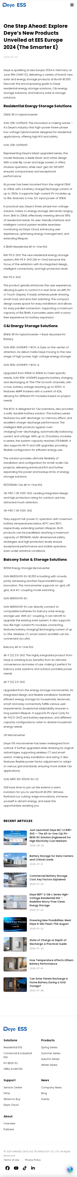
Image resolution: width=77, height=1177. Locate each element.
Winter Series (49, 1065)
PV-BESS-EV (11, 1063)
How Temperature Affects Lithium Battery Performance (51, 962)
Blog (44, 1093)
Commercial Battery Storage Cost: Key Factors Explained (48, 877)
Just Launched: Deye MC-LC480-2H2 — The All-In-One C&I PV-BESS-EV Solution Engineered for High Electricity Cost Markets (51, 835)
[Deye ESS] (15, 1031)
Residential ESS (13, 1047)
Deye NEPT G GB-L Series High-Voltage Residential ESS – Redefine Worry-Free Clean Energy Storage (49, 900)
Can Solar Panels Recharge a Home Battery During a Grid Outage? (49, 982)
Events (45, 1099)
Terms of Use (11, 1160)
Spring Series (49, 1047)
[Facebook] (7, 1168)
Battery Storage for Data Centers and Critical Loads (51, 857)
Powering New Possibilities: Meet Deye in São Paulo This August (50, 922)
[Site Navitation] (72, 5)
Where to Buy (12, 1099)
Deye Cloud (11, 1105)
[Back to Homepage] (15, 5)
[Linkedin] (33, 1168)
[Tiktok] (25, 1168)
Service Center (13, 1087)
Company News (51, 1087)
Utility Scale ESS (13, 1069)
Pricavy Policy (33, 1160)
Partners (9, 1129)
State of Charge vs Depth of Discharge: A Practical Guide (48, 942)
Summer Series (50, 1053)
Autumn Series (50, 1059)
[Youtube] (16, 1168)
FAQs (7, 1093)
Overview (9, 1123)
